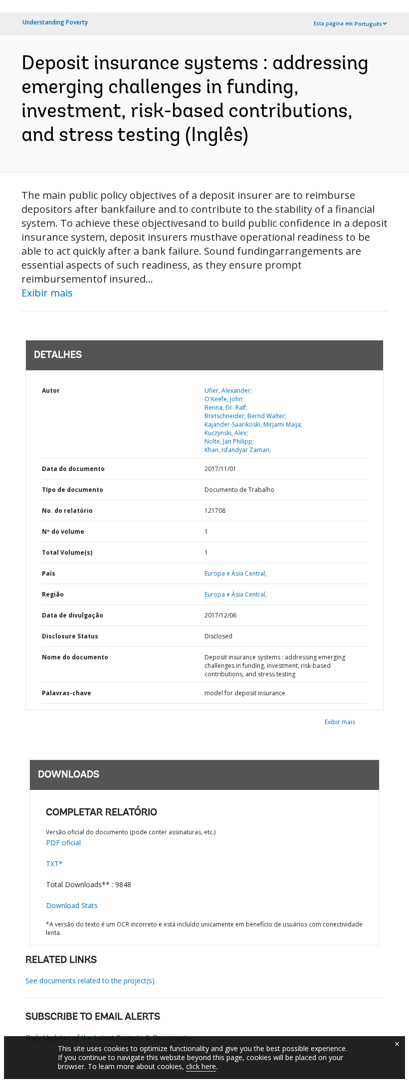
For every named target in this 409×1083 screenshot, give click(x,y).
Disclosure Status (70, 636)
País (48, 573)
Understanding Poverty (55, 22)
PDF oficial (63, 842)
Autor (51, 390)
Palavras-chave (66, 693)
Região (53, 594)
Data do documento (73, 468)
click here (201, 1066)
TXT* (54, 863)
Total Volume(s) (67, 552)
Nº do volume (63, 531)
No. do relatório (67, 510)
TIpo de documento (72, 489)
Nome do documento (75, 657)
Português (368, 23)
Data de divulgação (72, 615)
